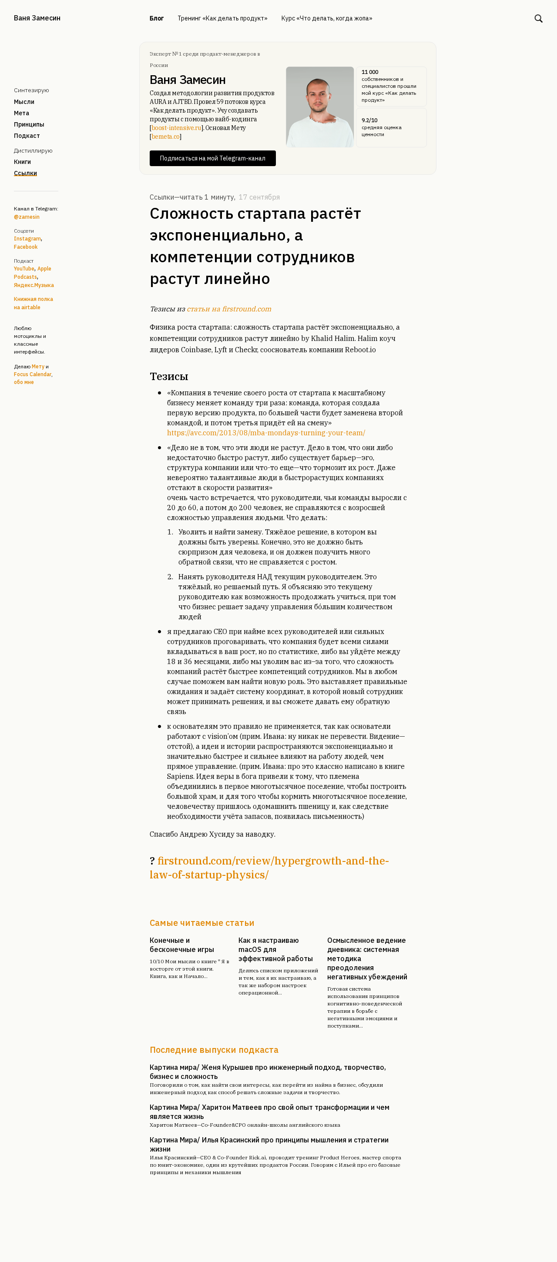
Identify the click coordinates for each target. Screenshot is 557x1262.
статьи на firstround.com (229, 308)
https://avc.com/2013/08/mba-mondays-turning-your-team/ (266, 432)
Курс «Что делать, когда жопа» (327, 18)
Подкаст (27, 136)
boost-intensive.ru (176, 128)
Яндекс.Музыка (34, 285)
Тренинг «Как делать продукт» (223, 18)
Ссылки (25, 173)
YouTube (24, 268)
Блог (157, 18)
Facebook (25, 247)
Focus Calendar (32, 374)
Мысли (24, 102)
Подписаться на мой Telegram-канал (212, 158)
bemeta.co (165, 136)
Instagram (27, 238)
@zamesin (27, 217)
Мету (38, 366)
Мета (21, 113)
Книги (22, 162)
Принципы (29, 124)
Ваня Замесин (37, 17)
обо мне (24, 382)
